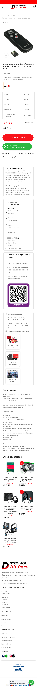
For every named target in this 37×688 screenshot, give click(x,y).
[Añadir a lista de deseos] (12, 473)
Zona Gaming (5, 607)
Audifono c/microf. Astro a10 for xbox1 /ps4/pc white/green (27, 479)
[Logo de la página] (18, 7)
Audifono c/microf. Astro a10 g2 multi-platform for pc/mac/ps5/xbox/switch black (10, 510)
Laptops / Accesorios (8, 18)
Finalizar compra (6, 619)
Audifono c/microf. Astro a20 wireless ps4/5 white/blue (10, 540)
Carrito (3, 622)
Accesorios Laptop (24, 18)
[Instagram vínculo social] (12, 156)
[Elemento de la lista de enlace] (18, 331)
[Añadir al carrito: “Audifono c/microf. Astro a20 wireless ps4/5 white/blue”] (8, 534)
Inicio (4, 16)
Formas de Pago (6, 647)
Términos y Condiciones (8, 637)
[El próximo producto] (7, 22)
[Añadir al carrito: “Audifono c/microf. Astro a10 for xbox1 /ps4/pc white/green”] (25, 473)
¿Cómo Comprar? (6, 634)
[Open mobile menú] (2, 7)
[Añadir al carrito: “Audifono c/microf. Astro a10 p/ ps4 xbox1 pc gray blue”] (25, 502)
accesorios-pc (27, 77)
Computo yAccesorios (4, 603)
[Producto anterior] (3, 22)
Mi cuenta (4, 615)
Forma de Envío (6, 644)
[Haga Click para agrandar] (6, 55)
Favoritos (4, 626)
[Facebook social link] (10, 156)
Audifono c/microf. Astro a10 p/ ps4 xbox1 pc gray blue (27, 508)
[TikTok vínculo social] (15, 156)
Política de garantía (7, 640)
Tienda (10, 16)
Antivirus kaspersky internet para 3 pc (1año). (10, 479)
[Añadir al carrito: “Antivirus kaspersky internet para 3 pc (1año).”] (8, 473)
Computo (17, 16)
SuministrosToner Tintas (5, 593)
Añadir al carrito (18, 137)
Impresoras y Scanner (4, 598)
